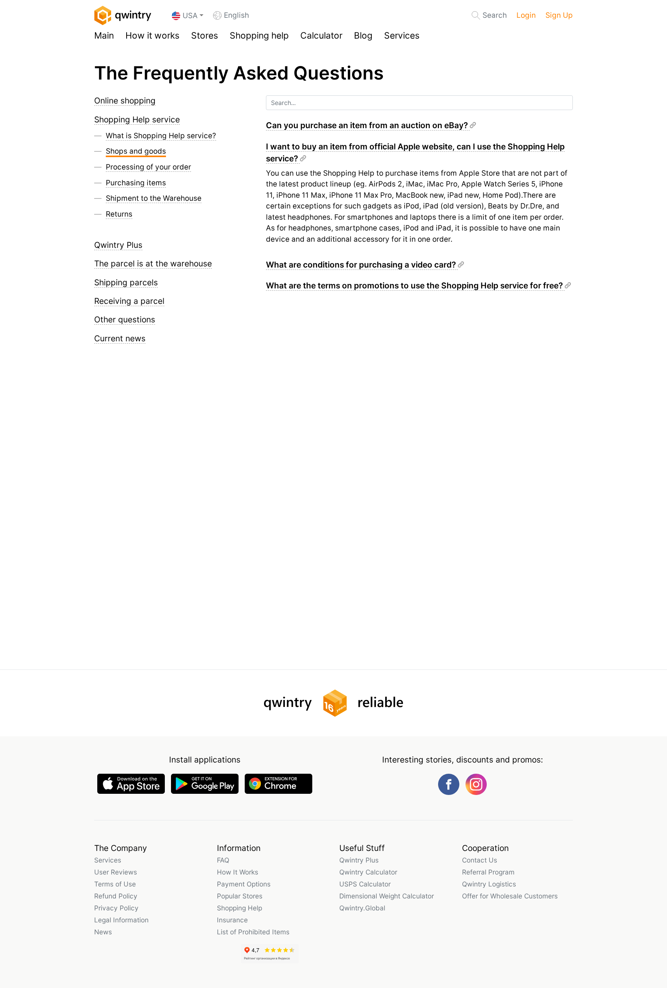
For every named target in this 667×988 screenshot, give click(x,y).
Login (526, 15)
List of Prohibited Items (253, 932)
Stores (204, 35)
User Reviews (115, 872)
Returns (119, 214)
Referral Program (488, 872)
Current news (120, 338)
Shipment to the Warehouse (153, 198)
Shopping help (259, 35)
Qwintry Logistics (489, 884)
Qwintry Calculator (368, 872)
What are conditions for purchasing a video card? (362, 264)
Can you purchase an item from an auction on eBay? (368, 125)
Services (402, 35)
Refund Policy (115, 896)
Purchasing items (136, 182)
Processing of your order (148, 167)
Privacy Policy (116, 908)
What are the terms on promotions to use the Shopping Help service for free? (415, 285)
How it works (152, 35)
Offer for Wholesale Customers (510, 896)
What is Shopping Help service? (161, 135)
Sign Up (559, 15)
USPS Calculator (365, 884)
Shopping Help (239, 908)
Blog (363, 35)
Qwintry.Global (362, 908)
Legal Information (121, 920)
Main (104, 35)
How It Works (237, 872)
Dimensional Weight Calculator (386, 896)
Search (494, 15)
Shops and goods (136, 151)
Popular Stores (239, 896)
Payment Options (244, 884)
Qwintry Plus (118, 245)
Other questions (124, 319)
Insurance (232, 920)
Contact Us (479, 860)
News (103, 932)
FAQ (223, 860)
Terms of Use (115, 884)
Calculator (321, 35)
